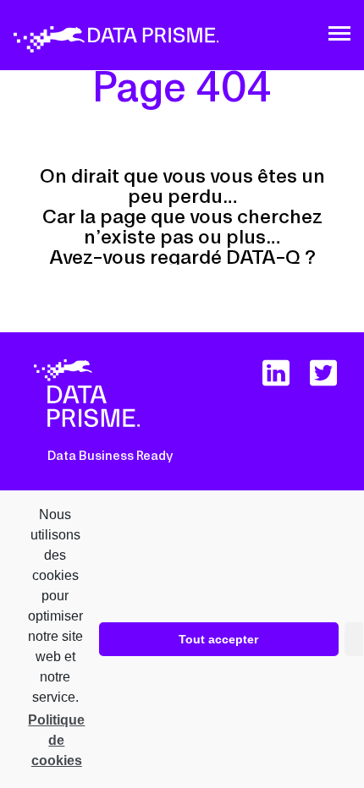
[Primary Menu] (339, 33)
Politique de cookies (56, 740)
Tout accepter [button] (218, 639)
